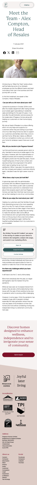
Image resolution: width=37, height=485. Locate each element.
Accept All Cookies (18, 250)
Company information (5, 460)
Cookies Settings (18, 254)
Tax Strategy (6, 479)
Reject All (18, 245)
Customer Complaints (5, 469)
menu (26, 5)
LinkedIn (21, 461)
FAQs (4, 463)
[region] (18, 243)
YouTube (21, 463)
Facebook (21, 457)
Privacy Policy (4, 465)
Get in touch (18, 355)
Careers (4, 457)
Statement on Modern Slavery (5, 475)
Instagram (21, 459)
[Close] (33, 229)
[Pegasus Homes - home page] (15, 381)
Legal (4, 472)
